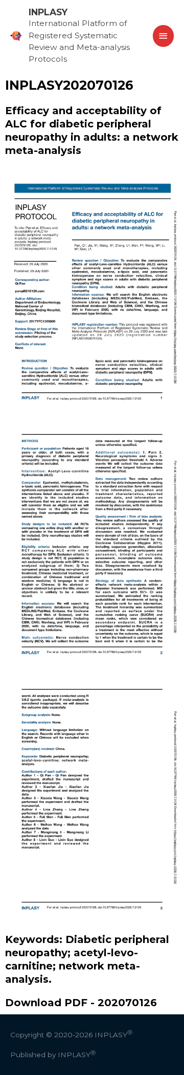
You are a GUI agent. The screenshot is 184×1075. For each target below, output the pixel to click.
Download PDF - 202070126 (81, 1003)
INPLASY (48, 12)
